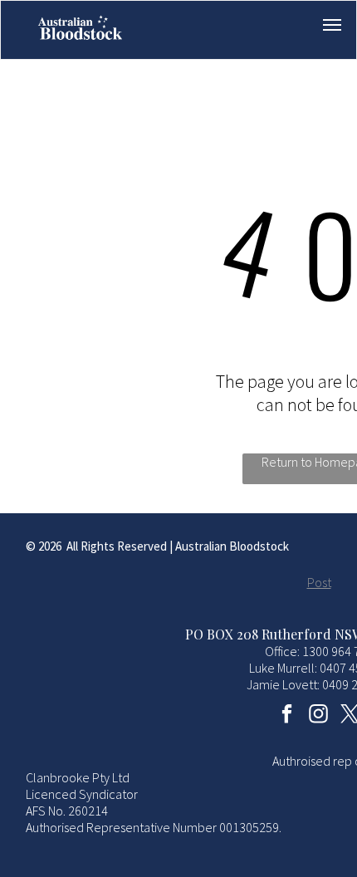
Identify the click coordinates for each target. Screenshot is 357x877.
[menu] (332, 25)
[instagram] (319, 715)
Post (319, 582)
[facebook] (287, 715)
